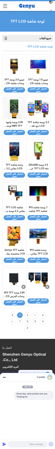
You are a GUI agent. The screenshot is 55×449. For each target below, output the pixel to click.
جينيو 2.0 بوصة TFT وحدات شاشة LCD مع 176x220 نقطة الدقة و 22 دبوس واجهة (14, 81)
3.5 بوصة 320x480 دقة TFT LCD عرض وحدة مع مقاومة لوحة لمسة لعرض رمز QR (38, 167)
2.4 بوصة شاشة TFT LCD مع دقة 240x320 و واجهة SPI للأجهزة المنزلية (38, 124)
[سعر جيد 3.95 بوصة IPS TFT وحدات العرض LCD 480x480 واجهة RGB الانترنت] (14, 279)
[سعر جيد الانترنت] (38, 279)
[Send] (4, 444)
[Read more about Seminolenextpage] (43, 315)
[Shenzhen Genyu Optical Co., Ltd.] (27, 6)
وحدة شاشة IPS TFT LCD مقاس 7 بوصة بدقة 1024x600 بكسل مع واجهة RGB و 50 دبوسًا (38, 252)
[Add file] (51, 444)
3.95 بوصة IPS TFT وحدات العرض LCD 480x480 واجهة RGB (14, 294)
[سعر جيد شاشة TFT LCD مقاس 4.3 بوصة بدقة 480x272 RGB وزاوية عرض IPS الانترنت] (14, 193)
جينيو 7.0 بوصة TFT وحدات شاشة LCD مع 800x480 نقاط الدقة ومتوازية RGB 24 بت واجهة (38, 81)
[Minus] (4, 377)
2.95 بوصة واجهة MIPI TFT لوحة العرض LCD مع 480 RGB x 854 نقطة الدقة (14, 124)
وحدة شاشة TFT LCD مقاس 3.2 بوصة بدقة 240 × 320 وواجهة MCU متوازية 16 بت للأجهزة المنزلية (14, 167)
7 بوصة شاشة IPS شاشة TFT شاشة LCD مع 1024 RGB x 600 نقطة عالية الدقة (38, 209)
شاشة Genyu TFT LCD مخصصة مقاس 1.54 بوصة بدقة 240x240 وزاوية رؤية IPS (14, 252)
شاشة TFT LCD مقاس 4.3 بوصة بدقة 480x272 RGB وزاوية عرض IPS (14, 209)
